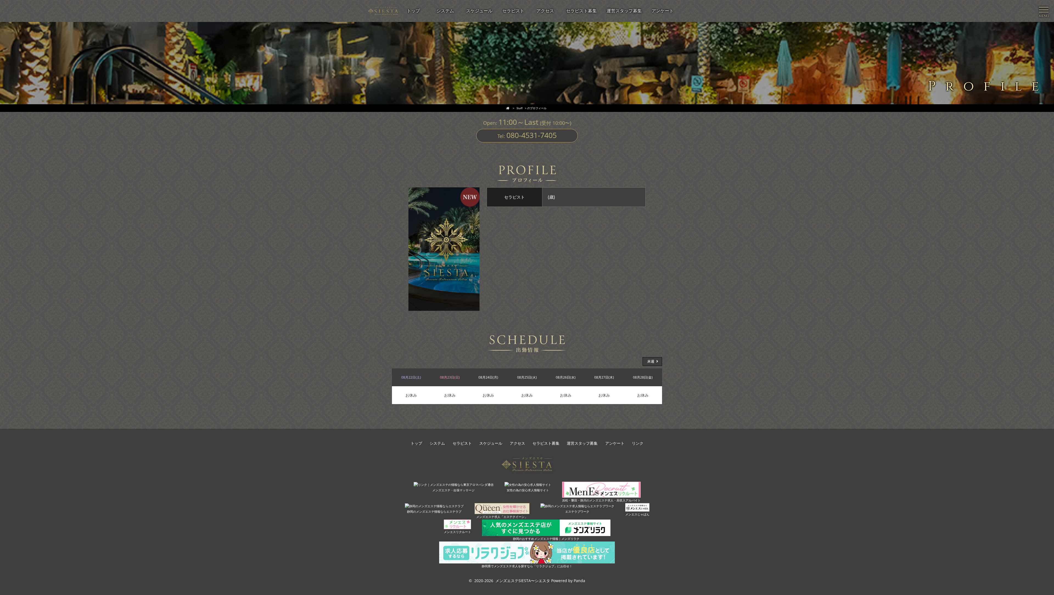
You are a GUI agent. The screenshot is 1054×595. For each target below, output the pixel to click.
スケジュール (490, 443)
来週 (650, 361)
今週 (403, 361)
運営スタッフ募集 (582, 443)
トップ (416, 443)
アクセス (517, 443)
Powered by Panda (568, 580)
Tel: (527, 135)
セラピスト (462, 443)
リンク (637, 443)
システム (437, 443)
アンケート (614, 443)
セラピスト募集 (545, 443)
